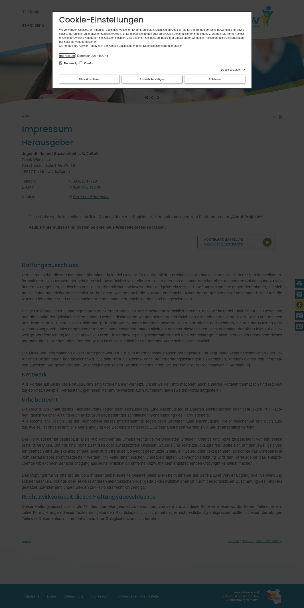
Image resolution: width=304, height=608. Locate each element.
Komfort (88, 63)
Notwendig (70, 63)
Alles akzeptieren (89, 79)
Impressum (67, 55)
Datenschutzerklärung (92, 55)
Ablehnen (215, 79)
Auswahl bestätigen (152, 79)
